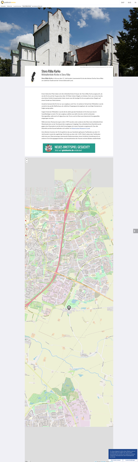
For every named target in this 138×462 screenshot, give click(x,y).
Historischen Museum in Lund (80, 128)
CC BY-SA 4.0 (108, 67)
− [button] (26, 161)
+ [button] (26, 159)
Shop (122, 2)
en (135, 2)
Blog (129, 2)
